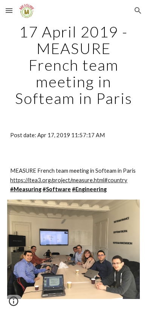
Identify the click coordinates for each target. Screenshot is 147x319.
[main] (73, 65)
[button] (9, 10)
